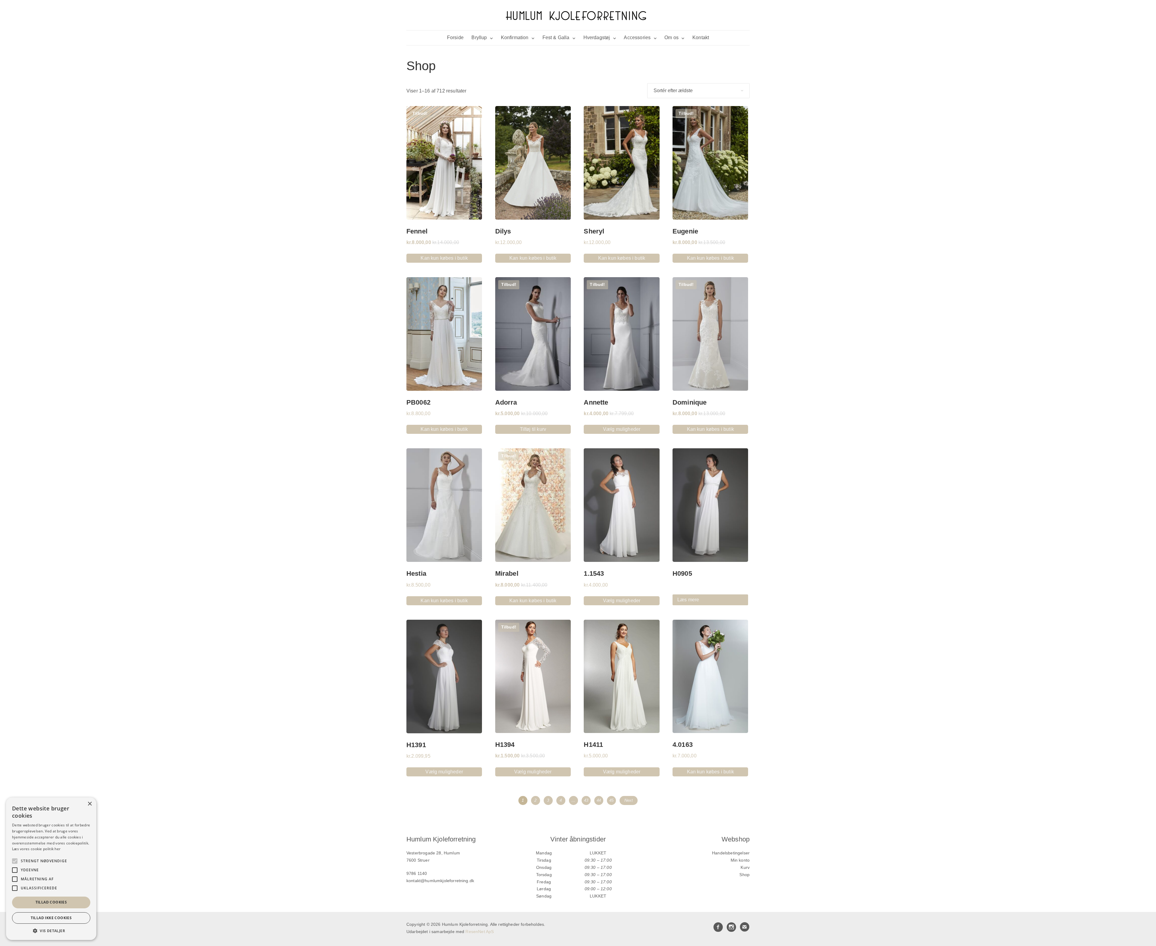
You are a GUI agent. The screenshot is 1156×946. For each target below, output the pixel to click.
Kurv (745, 867)
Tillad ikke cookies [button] (51, 917)
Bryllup (479, 37)
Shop (744, 874)
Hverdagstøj (596, 37)
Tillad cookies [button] (51, 902)
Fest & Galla (556, 37)
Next (628, 800)
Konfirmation (515, 37)
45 (611, 800)
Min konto (740, 860)
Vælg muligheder (621, 429)
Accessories (637, 37)
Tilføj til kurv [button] (533, 429)
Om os (671, 37)
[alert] (51, 868)
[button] (51, 931)
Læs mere (688, 599)
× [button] (89, 804)
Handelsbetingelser (731, 852)
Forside (455, 37)
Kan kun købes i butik (444, 258)
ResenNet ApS (479, 931)
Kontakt (700, 37)
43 (586, 800)
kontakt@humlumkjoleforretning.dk (440, 880)
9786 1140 (416, 873)
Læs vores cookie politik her (36, 848)
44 (599, 800)
